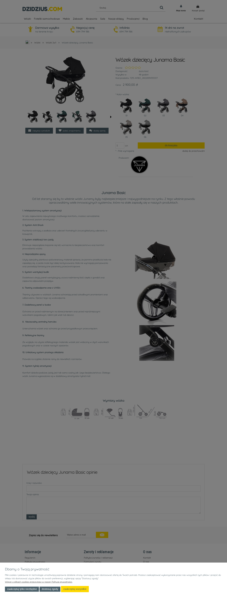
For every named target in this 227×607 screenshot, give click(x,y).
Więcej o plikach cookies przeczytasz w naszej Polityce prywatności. (38, 581)
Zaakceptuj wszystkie (74, 589)
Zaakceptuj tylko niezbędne (22, 589)
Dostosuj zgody (50, 589)
